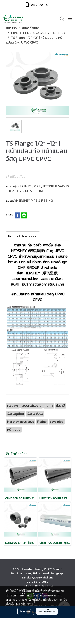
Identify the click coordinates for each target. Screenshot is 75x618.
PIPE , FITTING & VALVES (51, 186)
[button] (61, 19)
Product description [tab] (23, 236)
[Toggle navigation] (69, 18)
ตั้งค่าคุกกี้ (25, 611)
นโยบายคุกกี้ (28, 603)
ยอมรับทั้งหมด (46, 611)
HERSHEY (24, 186)
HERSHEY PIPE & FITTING (26, 190)
